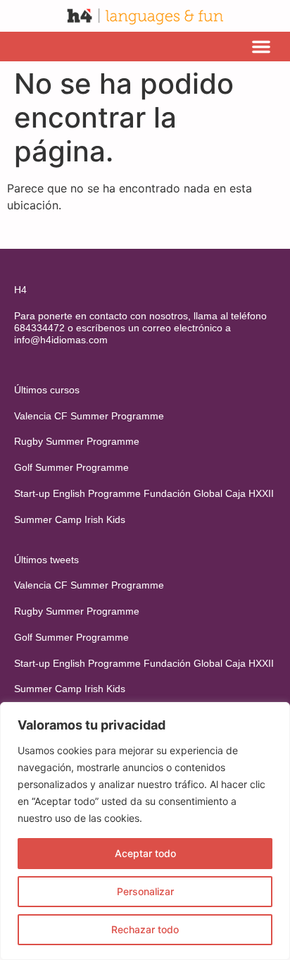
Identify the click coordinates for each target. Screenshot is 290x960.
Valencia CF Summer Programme (89, 415)
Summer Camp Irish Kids (69, 519)
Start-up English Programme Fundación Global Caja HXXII (144, 493)
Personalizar (145, 891)
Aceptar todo (145, 853)
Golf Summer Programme (71, 467)
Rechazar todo (145, 929)
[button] (261, 46)
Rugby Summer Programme (76, 441)
